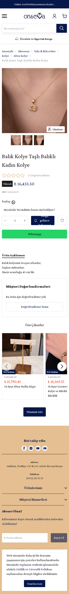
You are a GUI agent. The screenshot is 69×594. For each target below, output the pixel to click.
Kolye (5, 55)
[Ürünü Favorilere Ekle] (62, 220)
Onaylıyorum (34, 583)
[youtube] (38, 448)
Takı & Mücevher (45, 51)
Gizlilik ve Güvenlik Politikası (34, 569)
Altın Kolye (21, 55)
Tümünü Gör (34, 411)
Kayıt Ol (59, 537)
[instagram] (31, 448)
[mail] (45, 448)
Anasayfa (7, 51)
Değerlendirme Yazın (34, 306)
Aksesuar (24, 51)
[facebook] (24, 448)
